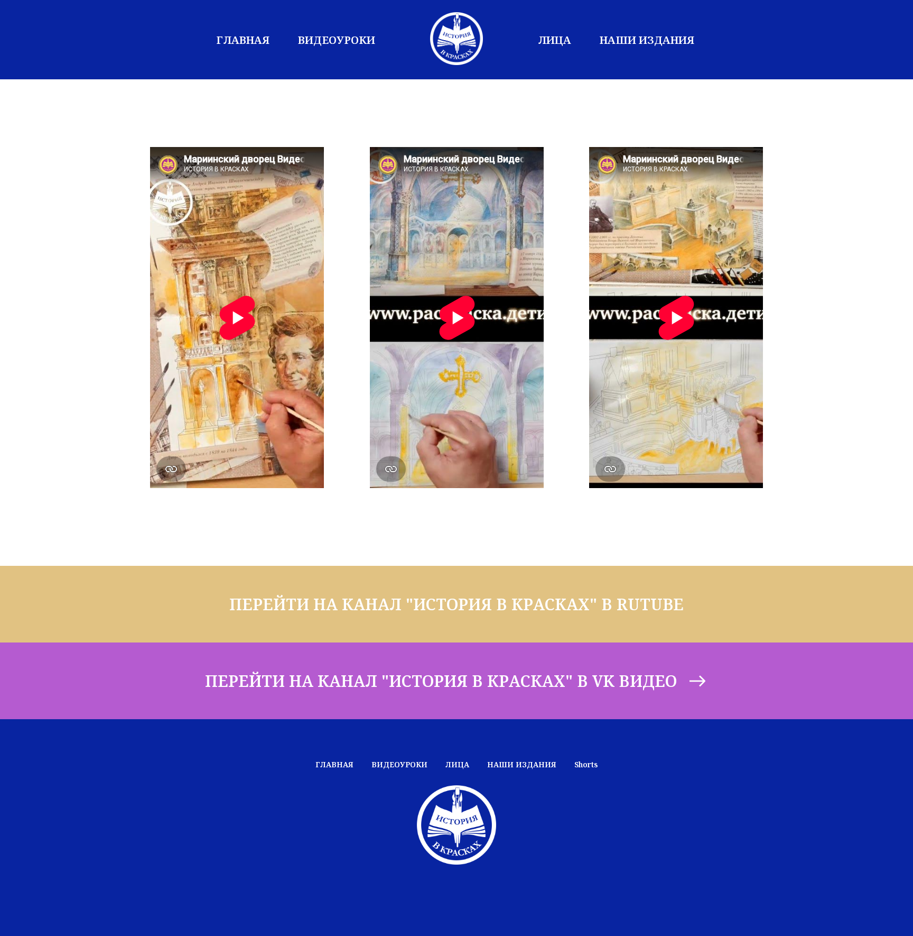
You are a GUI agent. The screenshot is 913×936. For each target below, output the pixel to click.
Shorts (586, 764)
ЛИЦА (554, 40)
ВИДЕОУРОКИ (336, 40)
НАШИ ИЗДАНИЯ (647, 40)
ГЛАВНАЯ (243, 40)
